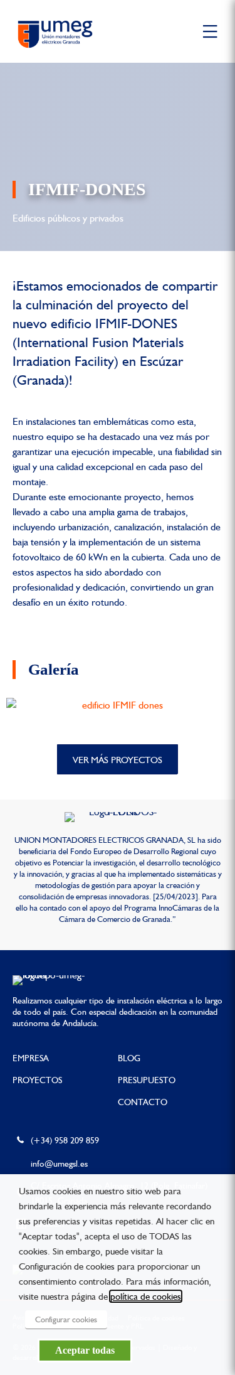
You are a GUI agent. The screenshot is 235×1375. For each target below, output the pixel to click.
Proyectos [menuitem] (37, 1080)
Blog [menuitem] (129, 1058)
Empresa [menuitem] (31, 1058)
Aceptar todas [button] (85, 1350)
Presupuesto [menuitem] (146, 1080)
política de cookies (145, 1296)
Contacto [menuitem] (142, 1102)
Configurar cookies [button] (66, 1319)
